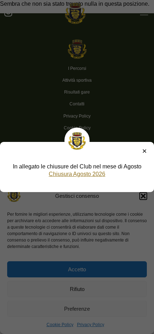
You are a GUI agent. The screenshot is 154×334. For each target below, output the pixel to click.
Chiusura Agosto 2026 (77, 174)
